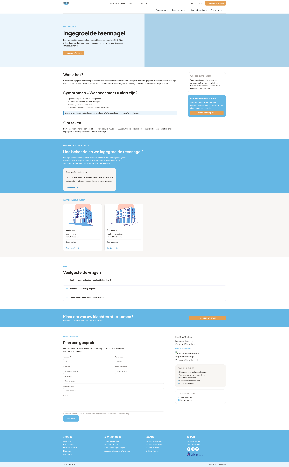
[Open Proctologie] (223, 10)
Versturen (71, 418)
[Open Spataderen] (168, 10)
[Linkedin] (197, 449)
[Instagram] (193, 449)
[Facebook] (188, 449)
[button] (144, 280)
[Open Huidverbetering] (206, 10)
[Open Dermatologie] (186, 10)
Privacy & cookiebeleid (217, 464)
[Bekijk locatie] (78, 248)
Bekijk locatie (71, 248)
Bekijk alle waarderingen (183, 348)
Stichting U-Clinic (183, 337)
